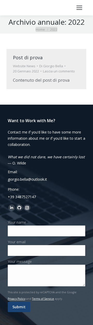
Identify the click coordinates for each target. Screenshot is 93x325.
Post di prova (28, 57)
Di (51, 66)
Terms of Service (43, 299)
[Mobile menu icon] (79, 8)
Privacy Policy (16, 299)
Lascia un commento (59, 71)
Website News (24, 66)
